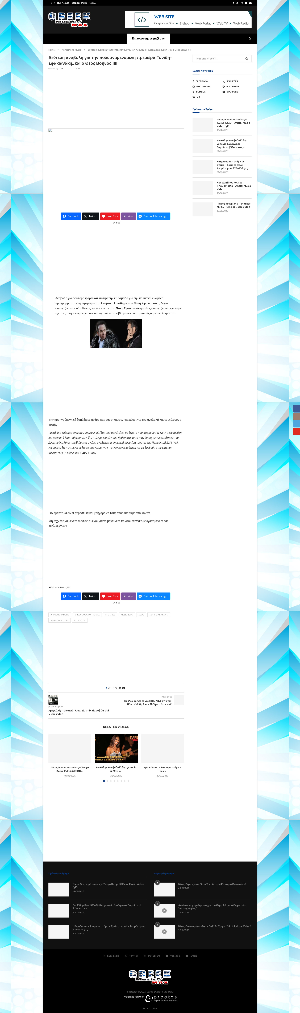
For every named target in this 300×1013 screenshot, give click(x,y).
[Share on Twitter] (116, 688)
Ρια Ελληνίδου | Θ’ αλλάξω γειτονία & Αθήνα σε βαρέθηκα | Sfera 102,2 (232, 144)
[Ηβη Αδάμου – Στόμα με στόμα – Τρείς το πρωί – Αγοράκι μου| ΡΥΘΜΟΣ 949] (162, 748)
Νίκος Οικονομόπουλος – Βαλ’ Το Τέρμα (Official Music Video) (214, 926)
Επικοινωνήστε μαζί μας (148, 38)
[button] (51, 3)
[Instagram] (242, 3)
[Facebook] (233, 3)
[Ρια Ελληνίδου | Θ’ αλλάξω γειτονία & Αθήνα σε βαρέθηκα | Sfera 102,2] (116, 748)
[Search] (250, 39)
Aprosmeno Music (71, 49)
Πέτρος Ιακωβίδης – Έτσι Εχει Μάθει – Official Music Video (234, 205)
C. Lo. (61, 68)
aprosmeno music (60, 614)
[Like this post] (109, 688)
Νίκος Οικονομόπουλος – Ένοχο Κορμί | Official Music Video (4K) (233, 123)
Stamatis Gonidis (59, 620)
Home (51, 49)
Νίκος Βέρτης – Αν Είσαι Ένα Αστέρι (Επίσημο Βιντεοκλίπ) (212, 884)
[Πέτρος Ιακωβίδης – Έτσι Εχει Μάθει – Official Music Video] (203, 209)
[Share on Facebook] (113, 688)
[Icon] (164, 910)
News (141, 614)
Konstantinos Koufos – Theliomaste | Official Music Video (88, 3)
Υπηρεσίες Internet (134, 996)
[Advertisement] (116, 99)
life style (110, 614)
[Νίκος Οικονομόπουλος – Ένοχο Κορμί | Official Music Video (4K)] (69, 748)
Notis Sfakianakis (159, 614)
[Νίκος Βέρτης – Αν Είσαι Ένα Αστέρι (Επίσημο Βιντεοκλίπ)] (164, 889)
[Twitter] (237, 3)
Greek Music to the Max (87, 614)
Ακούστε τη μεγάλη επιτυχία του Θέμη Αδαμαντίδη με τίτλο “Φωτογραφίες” (212, 907)
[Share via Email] (123, 688)
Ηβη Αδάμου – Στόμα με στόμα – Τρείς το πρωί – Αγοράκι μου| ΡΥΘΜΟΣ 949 (232, 165)
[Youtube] (246, 3)
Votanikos (79, 620)
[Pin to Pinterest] (120, 688)
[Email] (250, 3)
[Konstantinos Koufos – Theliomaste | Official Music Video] (203, 188)
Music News (127, 614)
